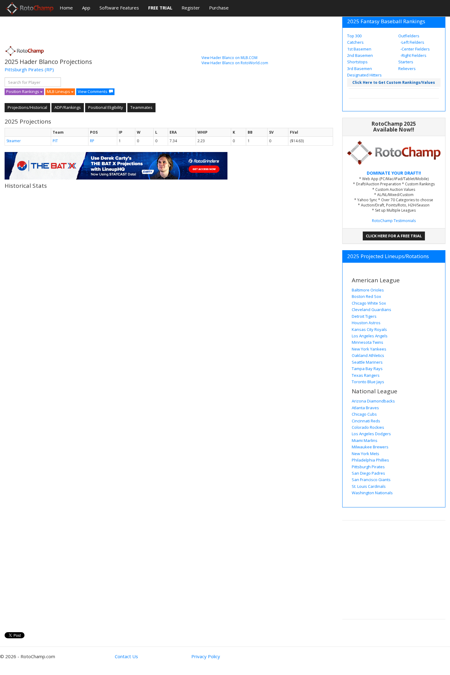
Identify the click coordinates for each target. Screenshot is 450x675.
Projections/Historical (27, 107)
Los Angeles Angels (370, 336)
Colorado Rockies (368, 427)
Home (66, 8)
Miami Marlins (364, 440)
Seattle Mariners (367, 362)
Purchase (219, 8)
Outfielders (408, 36)
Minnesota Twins (367, 342)
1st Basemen (359, 49)
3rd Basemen (359, 68)
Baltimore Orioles (368, 290)
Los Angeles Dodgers (371, 433)
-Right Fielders (412, 55)
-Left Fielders (411, 42)
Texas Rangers (366, 375)
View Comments (92, 91)
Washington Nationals (372, 492)
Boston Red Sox (366, 296)
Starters (405, 62)
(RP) (49, 69)
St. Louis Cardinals (369, 486)
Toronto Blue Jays (368, 381)
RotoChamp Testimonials (394, 220)
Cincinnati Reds (366, 421)
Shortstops (357, 62)
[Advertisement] (116, 29)
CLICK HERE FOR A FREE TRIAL (394, 236)
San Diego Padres (368, 473)
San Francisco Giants (371, 479)
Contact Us (126, 656)
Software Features (119, 8)
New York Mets (365, 453)
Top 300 (354, 36)
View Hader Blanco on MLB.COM (229, 57)
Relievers (407, 68)
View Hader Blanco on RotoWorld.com (234, 62)
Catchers (355, 42)
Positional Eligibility (105, 107)
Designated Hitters (364, 75)
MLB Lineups (59, 91)
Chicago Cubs (364, 414)
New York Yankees (369, 349)
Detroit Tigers (364, 316)
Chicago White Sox (369, 303)
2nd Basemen (360, 55)
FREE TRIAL (160, 8)
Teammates (141, 107)
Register (191, 8)
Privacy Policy (205, 656)
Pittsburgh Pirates (24, 69)
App (86, 8)
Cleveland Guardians (371, 309)
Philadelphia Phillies (370, 460)
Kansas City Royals (369, 329)
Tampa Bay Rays (367, 368)
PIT (55, 140)
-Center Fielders (414, 49)
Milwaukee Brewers (370, 447)
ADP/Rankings (67, 107)
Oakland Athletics (368, 355)
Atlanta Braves (365, 407)
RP (92, 140)
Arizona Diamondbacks (373, 401)
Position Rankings (23, 91)
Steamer (13, 140)
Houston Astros (366, 322)
